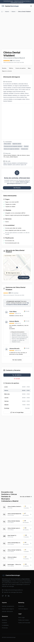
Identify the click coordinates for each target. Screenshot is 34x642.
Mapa (29, 68)
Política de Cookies (23, 620)
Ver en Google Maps (18, 412)
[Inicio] (2, 11)
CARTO (14, 255)
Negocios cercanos (7, 71)
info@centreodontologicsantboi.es (13, 590)
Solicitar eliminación (7, 611)
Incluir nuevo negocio (8, 608)
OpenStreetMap (8, 255)
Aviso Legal (21, 617)
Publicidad (21, 606)
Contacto (4, 622)
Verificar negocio (23, 608)
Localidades (5, 625)
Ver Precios (17, 187)
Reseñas (4, 68)
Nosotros (4, 620)
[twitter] (3, 596)
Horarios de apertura (21, 68)
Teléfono (11, 68)
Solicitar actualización (8, 606)
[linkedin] (9, 596)
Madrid (7, 11)
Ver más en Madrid (25, 496)
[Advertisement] (17, 30)
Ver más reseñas (17, 359)
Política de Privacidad (24, 622)
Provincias (5, 627)
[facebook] (6, 596)
